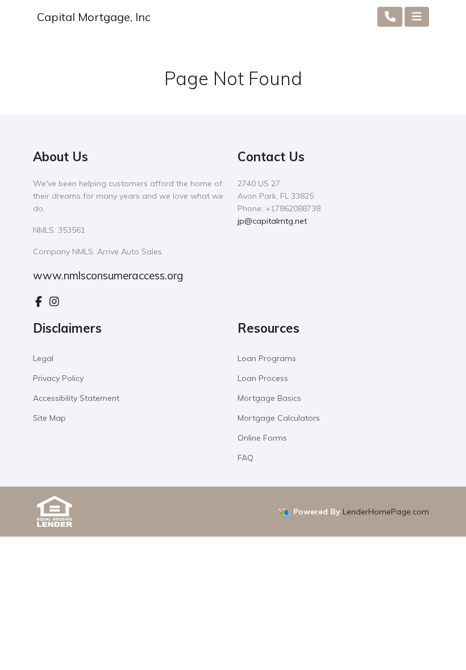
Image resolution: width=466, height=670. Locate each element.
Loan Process (263, 378)
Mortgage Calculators (279, 418)
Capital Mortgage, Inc (94, 17)
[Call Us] (390, 17)
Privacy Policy (58, 378)
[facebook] (38, 301)
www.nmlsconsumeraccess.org (108, 275)
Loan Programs (267, 358)
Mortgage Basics (269, 398)
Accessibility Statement (76, 398)
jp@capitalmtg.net (272, 221)
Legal (43, 358)
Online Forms (262, 438)
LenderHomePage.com (386, 511)
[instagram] (54, 301)
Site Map (49, 418)
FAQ (245, 458)
